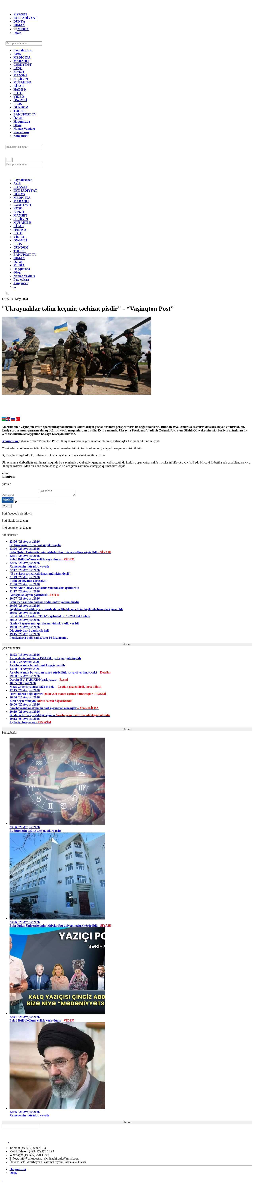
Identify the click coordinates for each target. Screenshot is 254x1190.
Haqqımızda (21, 121)
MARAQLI (21, 61)
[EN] (8, 419)
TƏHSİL (19, 111)
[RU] (13, 419)
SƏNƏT (19, 71)
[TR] (18, 419)
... (14, 286)
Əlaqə (17, 125)
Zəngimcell (20, 135)
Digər (17, 32)
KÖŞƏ (17, 68)
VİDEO (18, 96)
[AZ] (4, 419)
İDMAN (19, 25)
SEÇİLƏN (20, 78)
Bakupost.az (10, 441)
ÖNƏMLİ (20, 100)
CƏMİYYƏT (22, 64)
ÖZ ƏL (18, 118)
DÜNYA (19, 21)
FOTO (17, 93)
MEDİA (23, 29)
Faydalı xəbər (22, 50)
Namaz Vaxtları (24, 128)
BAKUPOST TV (25, 114)
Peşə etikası (21, 132)
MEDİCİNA (22, 57)
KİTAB (18, 86)
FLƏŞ (17, 103)
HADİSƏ (19, 89)
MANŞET (20, 75)
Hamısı (127, 644)
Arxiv (17, 54)
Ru (7, 293)
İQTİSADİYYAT (25, 18)
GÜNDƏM (20, 107)
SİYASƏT (20, 14)
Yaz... (6, 506)
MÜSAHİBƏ (22, 82)
